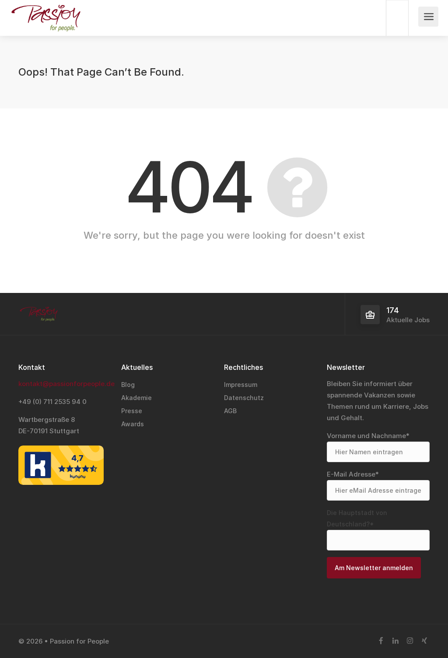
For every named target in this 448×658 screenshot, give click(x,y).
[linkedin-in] (395, 641)
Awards (132, 424)
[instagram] (409, 641)
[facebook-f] (380, 641)
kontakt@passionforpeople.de (66, 383)
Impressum (240, 384)
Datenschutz (244, 397)
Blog (128, 384)
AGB (230, 410)
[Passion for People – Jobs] (45, 26)
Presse (131, 410)
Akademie (136, 397)
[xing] (424, 641)
